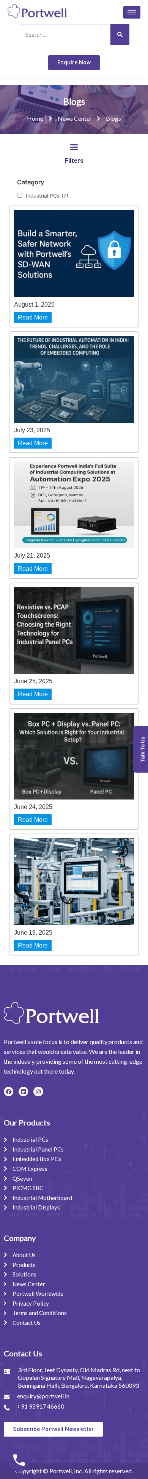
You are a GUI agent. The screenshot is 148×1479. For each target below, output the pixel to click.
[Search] (119, 34)
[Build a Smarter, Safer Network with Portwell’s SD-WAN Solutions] (74, 253)
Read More (33, 317)
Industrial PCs (47, 196)
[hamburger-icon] (131, 12)
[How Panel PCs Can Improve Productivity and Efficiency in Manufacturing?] (74, 881)
